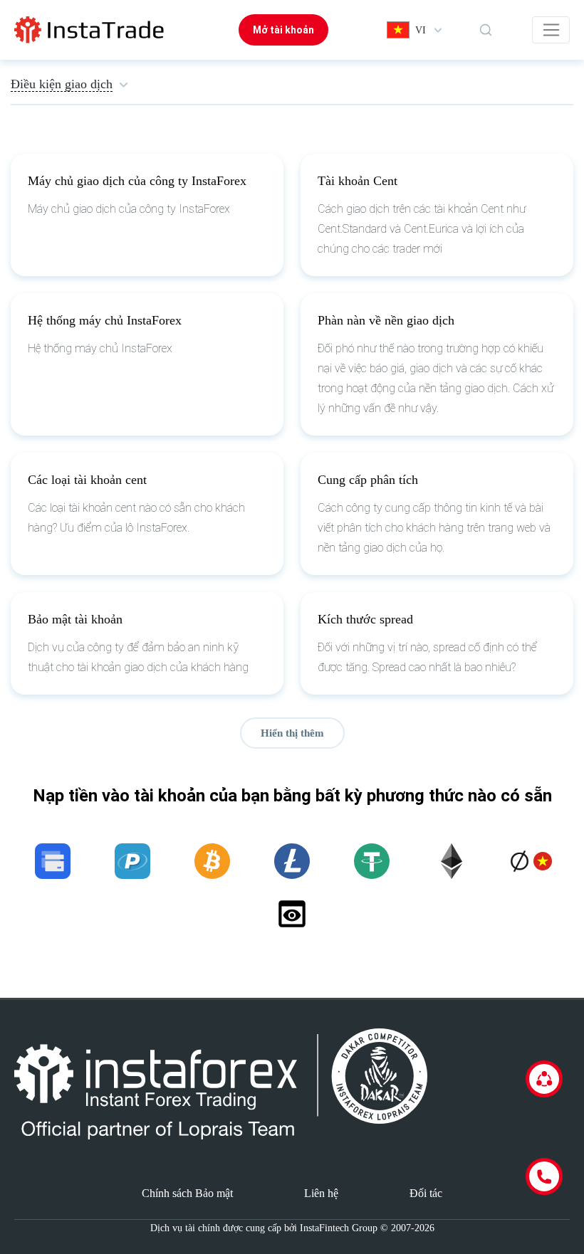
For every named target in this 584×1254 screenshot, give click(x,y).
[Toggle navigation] (551, 29)
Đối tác (426, 1193)
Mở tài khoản (283, 30)
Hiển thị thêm (292, 733)
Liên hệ (321, 1193)
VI (420, 30)
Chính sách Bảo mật (187, 1193)
